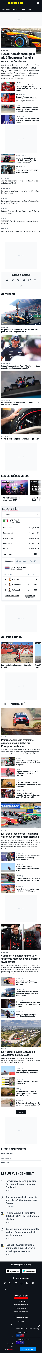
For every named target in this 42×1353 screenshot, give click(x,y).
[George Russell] (9, 590)
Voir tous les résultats (30, 597)
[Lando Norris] (9, 579)
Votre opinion (21, 1321)
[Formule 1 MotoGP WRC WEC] (21, 514)
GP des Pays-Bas (18, 567)
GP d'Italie (14, 520)
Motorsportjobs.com (21, 1305)
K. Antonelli (16, 585)
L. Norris (15, 579)
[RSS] (21, 286)
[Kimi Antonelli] (9, 584)
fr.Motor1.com (21, 1301)
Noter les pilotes (12, 596)
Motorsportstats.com (21, 1311)
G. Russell (16, 590)
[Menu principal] (4, 3)
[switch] (36, 554)
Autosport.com (21, 1308)
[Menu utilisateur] (38, 3)
